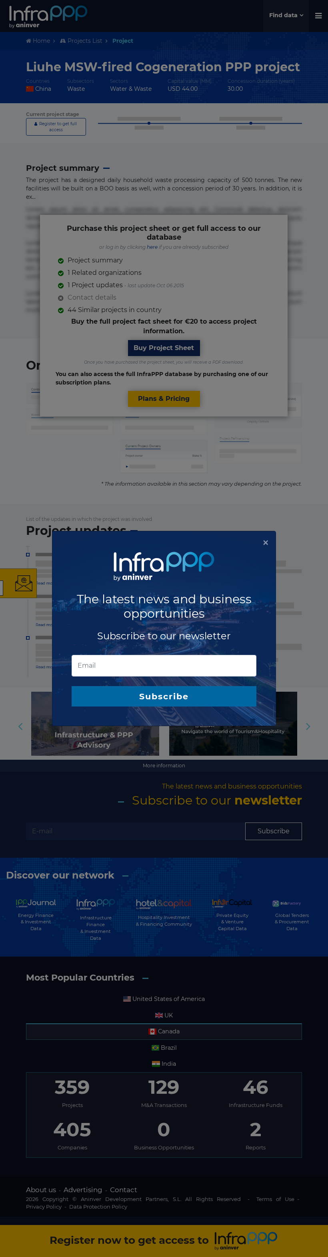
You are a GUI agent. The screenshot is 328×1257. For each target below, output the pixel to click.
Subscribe (164, 696)
